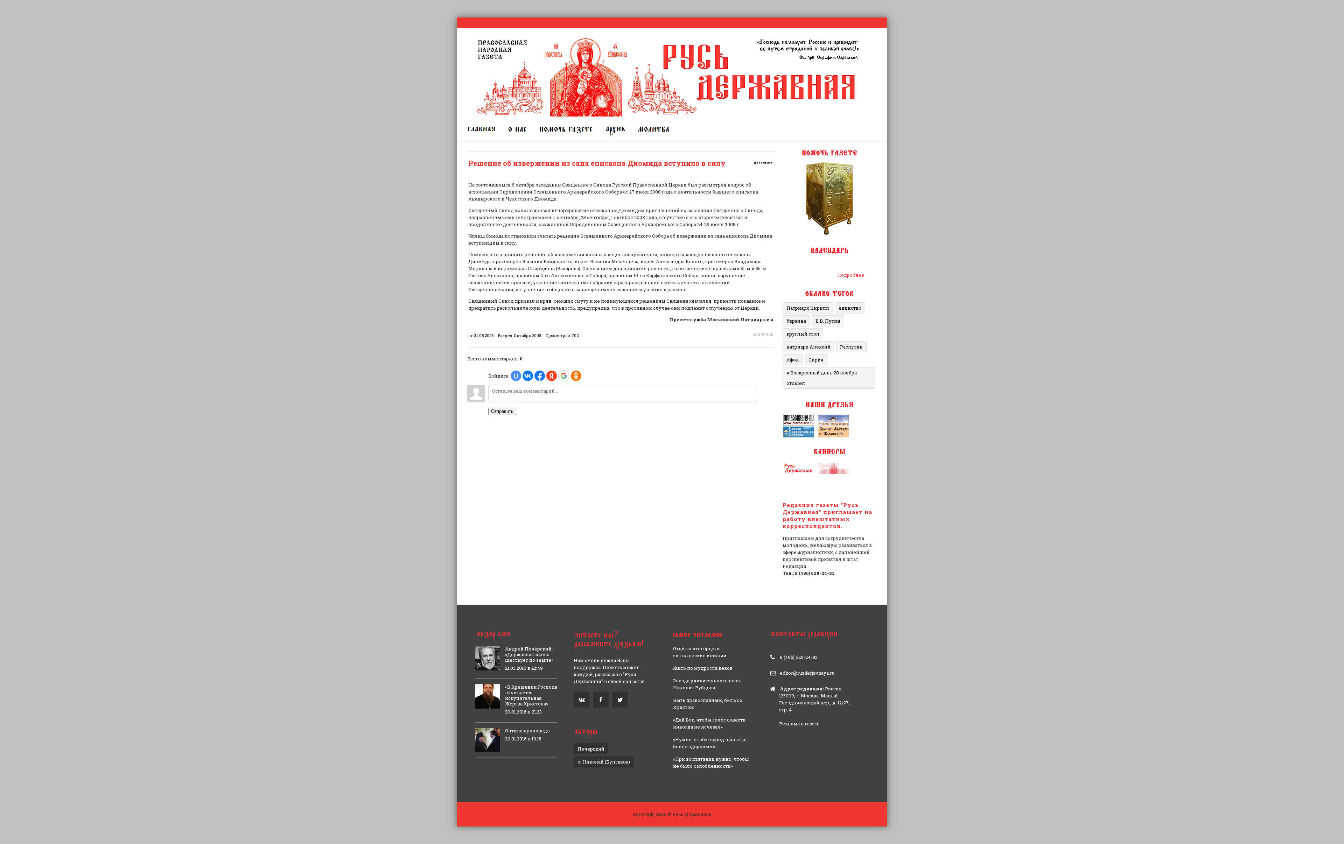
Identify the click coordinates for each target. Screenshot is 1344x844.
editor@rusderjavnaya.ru (807, 673)
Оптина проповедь (527, 730)
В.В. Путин (828, 321)
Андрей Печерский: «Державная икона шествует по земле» (529, 654)
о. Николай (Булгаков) (604, 762)
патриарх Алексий (808, 347)
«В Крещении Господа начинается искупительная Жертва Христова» (531, 695)
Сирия (816, 360)
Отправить (502, 411)
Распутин (851, 347)
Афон (792, 360)
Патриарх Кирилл (807, 308)
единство (850, 308)
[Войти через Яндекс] (551, 376)
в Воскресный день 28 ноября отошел (821, 378)
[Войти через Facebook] (539, 376)
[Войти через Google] (563, 375)
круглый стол (802, 334)
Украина (796, 321)
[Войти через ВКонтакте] (528, 376)
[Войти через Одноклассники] (576, 376)
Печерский (591, 749)
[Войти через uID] (516, 376)
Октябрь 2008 (527, 335)
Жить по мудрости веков (703, 668)
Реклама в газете (799, 723)
